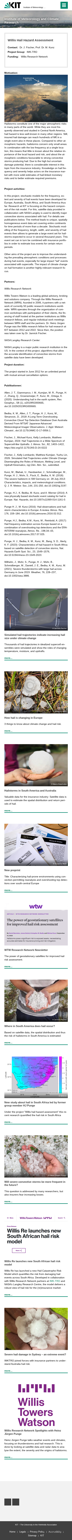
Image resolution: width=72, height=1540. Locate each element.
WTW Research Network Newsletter (26, 949)
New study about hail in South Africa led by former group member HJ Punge (35, 1104)
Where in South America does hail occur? (29, 1026)
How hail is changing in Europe (23, 717)
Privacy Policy (37, 1531)
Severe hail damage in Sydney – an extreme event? (35, 1354)
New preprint (12, 870)
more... (8, 658)
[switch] (50, 5)
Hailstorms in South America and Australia (30, 790)
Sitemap (32, 1535)
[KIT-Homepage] (12, 4)
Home (12, 1531)
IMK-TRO (55, 1281)
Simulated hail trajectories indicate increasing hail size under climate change (34, 636)
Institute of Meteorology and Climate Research (34, 7)
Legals (22, 1531)
